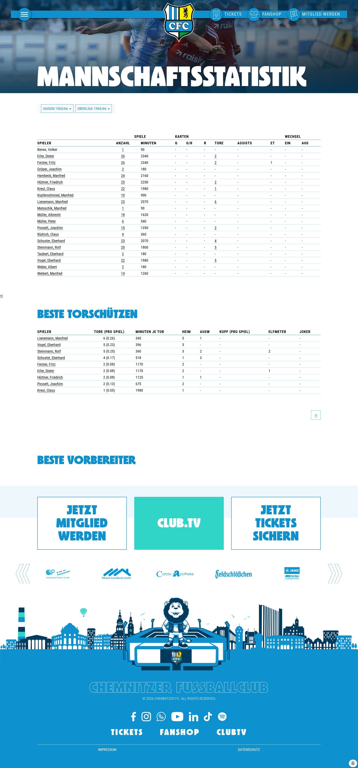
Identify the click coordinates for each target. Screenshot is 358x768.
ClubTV (232, 733)
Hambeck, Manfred (51, 175)
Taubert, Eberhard (50, 254)
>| (1, 295)
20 (123, 247)
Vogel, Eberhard (49, 260)
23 (123, 201)
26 (123, 156)
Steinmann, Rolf (49, 247)
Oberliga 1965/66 (92, 108)
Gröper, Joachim (49, 169)
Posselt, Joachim (50, 228)
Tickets (127, 733)
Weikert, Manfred (49, 273)
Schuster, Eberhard (51, 241)
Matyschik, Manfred (51, 208)
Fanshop (180, 733)
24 (123, 175)
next (335, 573)
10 (123, 195)
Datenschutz (249, 749)
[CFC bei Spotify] (222, 716)
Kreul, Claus (46, 188)
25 (123, 182)
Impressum (107, 749)
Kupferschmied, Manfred (55, 195)
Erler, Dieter (45, 156)
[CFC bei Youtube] (177, 716)
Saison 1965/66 (56, 108)
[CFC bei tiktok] (208, 716)
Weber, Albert (47, 267)
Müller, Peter (46, 221)
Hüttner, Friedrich (50, 182)
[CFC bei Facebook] (133, 716)
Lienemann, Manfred (52, 201)
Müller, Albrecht (49, 214)
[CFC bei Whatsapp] (161, 716)
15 (123, 228)
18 (123, 214)
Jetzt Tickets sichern (276, 524)
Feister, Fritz (46, 162)
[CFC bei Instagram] (146, 716)
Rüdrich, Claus (48, 234)
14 (123, 273)
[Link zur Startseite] (179, 40)
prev (23, 573)
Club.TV (179, 524)
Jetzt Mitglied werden (82, 524)
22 (123, 188)
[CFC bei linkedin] (193, 716)
